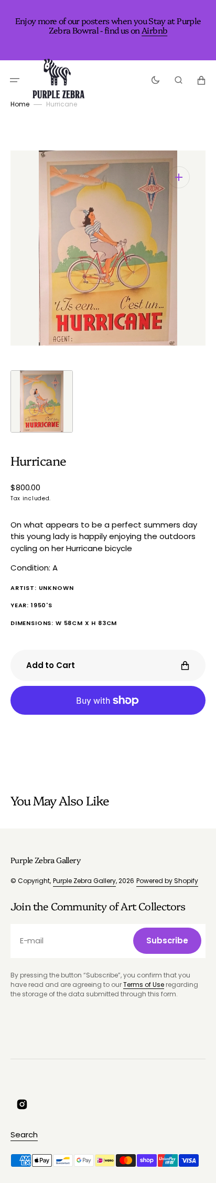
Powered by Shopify (167, 880)
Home (19, 104)
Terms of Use (143, 984)
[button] (14, 80)
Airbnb (154, 30)
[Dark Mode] (155, 80)
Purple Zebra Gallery (84, 880)
